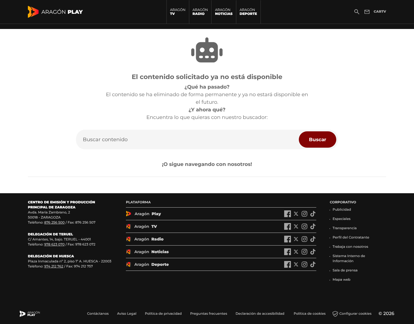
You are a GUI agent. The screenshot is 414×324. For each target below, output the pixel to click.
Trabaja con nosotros (350, 247)
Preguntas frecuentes (208, 314)
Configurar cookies (355, 314)
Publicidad (342, 210)
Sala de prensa (345, 270)
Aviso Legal (127, 314)
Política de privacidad (163, 314)
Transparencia (345, 228)
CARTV (380, 12)
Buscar (317, 139)
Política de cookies (310, 314)
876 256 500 (54, 222)
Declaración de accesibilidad (260, 314)
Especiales (342, 219)
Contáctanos (98, 314)
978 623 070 (54, 244)
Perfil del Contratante (351, 237)
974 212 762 (53, 266)
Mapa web (341, 280)
